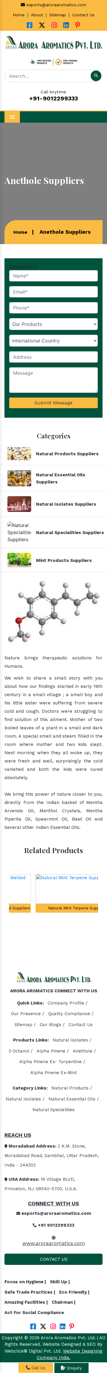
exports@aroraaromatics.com (55, 4)
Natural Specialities (53, 1109)
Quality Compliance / (71, 1013)
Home (19, 14)
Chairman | (63, 1302)
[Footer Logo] (54, 979)
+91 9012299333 (55, 1225)
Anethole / (84, 1051)
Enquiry (74, 1368)
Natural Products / (71, 1088)
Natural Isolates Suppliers (66, 504)
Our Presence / (27, 1013)
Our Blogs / (52, 1024)
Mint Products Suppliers (64, 560)
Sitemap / (25, 1024)
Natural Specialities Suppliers (70, 532)
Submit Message (53, 403)
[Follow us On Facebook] (30, 26)
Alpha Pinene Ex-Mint (53, 1072)
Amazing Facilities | (26, 1302)
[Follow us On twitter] (41, 26)
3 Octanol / (21, 1051)
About (37, 14)
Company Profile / (68, 1003)
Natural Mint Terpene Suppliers (53, 908)
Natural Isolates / (72, 1040)
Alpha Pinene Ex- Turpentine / (52, 1061)
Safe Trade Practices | (29, 1292)
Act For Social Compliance (34, 1312)
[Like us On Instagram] (54, 26)
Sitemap (57, 14)
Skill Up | (60, 1281)
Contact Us (83, 14)
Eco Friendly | (74, 1292)
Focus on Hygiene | (25, 1281)
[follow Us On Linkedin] (66, 26)
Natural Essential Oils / (73, 1099)
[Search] (96, 76)
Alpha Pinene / (53, 1051)
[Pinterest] (77, 26)
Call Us (37, 1367)
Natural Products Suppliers (67, 453)
